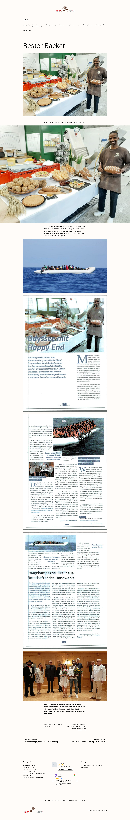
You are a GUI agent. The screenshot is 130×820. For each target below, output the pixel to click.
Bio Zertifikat (27, 30)
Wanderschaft (99, 25)
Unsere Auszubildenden (85, 25)
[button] (77, 781)
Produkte (37, 25)
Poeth (25, 20)
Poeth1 (48, 726)
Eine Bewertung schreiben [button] (65, 769)
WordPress (103, 810)
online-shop (27, 25)
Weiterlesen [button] (58, 786)
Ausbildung (70, 25)
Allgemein (61, 25)
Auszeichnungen (51, 25)
